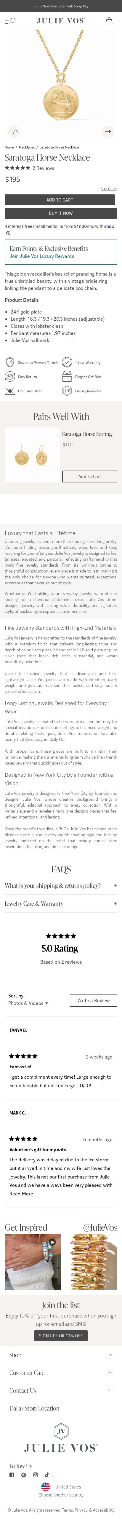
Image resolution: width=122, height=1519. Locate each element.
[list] (61, 85)
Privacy (81, 1509)
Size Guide (109, 188)
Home (9, 147)
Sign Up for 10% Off (61, 1336)
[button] (10, 20)
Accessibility (104, 1509)
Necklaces (27, 147)
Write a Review (97, 1002)
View (33, 1261)
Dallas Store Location (34, 1408)
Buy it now (61, 213)
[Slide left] (93, 131)
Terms (67, 1509)
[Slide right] (108, 131)
